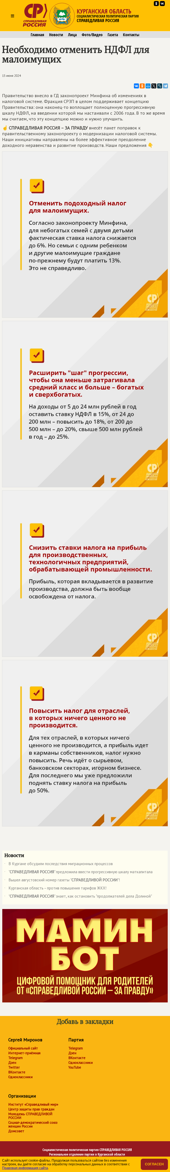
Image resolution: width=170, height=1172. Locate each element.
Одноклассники (20, 1077)
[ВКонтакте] (136, 85)
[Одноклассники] (142, 85)
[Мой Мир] (148, 85)
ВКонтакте (16, 1072)
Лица (72, 34)
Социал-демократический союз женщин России (32, 1124)
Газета (113, 34)
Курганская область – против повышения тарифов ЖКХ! (55, 889)
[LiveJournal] (159, 85)
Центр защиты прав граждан (31, 1109)
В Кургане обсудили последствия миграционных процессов (58, 864)
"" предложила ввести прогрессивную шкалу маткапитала (78, 872)
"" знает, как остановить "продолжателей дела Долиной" (78, 897)
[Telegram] (165, 85)
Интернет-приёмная (24, 1053)
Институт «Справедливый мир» (33, 1104)
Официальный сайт (23, 1048)
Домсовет (16, 1131)
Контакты (131, 34)
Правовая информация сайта (25, 1168)
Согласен (154, 1164)
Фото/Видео (92, 34)
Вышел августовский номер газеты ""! (62, 880)
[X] (153, 85)
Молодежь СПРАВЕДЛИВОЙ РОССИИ (30, 1116)
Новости (56, 34)
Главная (37, 34)
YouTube (74, 1067)
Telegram (15, 1058)
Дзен (12, 1062)
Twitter (14, 1067)
